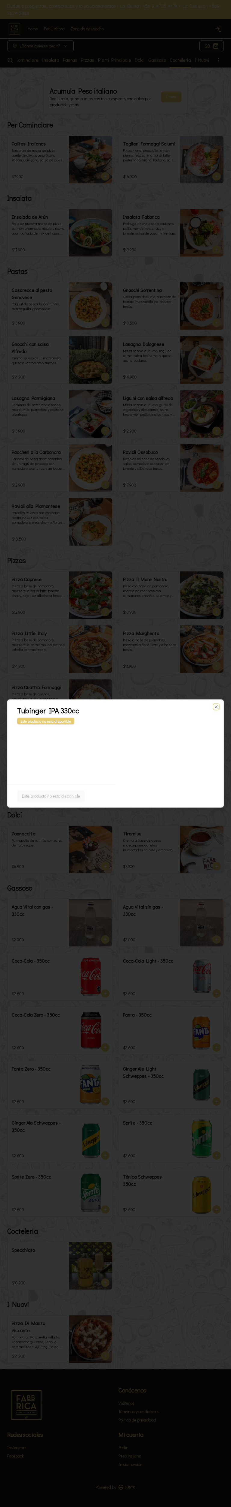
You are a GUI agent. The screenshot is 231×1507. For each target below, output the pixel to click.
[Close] (216, 707)
